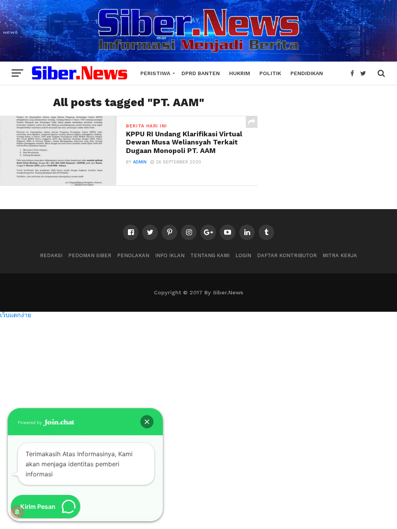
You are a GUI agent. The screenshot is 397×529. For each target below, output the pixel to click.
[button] (147, 421)
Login (243, 255)
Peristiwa (155, 73)
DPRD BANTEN (200, 73)
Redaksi (51, 255)
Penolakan (133, 255)
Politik (270, 73)
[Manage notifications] (17, 512)
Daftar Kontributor (287, 255)
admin (140, 162)
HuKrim (239, 73)
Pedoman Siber (89, 255)
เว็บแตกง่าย (15, 314)
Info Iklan (170, 255)
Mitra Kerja (340, 255)
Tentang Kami (210, 255)
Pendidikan (306, 73)
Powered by (30, 422)
